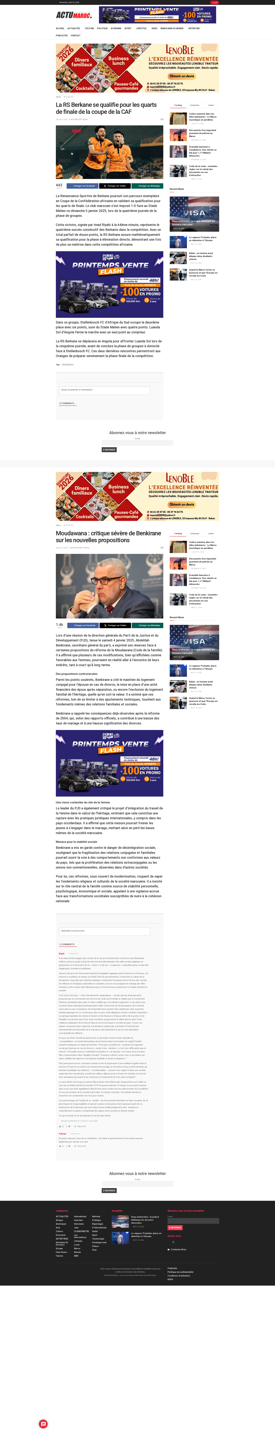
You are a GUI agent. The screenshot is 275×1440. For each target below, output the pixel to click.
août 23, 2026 (178, 229)
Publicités (62, 35)
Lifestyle (141, 28)
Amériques (61, 1224)
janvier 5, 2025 (61, 119)
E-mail (137, 438)
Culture (89, 28)
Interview (78, 1220)
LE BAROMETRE (81, 1231)
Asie (58, 1227)
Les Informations (80, 1236)
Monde (77, 1252)
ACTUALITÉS (73, 28)
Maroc (77, 1248)
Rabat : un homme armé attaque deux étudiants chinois (201, 256)
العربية (215, 2)
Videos (95, 1246)
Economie (116, 28)
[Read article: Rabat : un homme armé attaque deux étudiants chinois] (178, 258)
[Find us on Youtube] (178, 1242)
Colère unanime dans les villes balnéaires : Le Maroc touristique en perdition (203, 117)
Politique (102, 28)
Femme (86, 548)
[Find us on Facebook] (168, 1242)
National (96, 1216)
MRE (76, 1256)
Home (58, 97)
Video (154, 28)
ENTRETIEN (194, 28)
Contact (75, 35)
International (80, 1216)
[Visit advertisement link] (157, 14)
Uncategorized (99, 1242)
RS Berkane (67, 365)
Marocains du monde (172, 28)
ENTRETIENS (62, 1239)
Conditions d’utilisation (179, 1276)
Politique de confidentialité (180, 1272)
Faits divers (61, 1252)
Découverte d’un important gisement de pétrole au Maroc (202, 133)
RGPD (170, 1279)
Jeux (76, 1227)
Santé (95, 1231)
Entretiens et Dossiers (62, 1243)
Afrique (59, 1220)
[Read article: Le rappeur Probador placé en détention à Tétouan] (178, 242)
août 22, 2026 (196, 263)
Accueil (60, 28)
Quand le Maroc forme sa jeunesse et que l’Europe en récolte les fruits (203, 273)
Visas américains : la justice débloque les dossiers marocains (145, 1220)
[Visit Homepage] (74, 14)
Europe (59, 1248)
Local (76, 1245)
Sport (127, 28)
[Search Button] (218, 32)
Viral (94, 1250)
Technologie (98, 1239)
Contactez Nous (178, 1249)
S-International (99, 1227)
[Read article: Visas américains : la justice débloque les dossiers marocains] (194, 214)
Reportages (97, 1224)
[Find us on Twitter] (173, 1242)
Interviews (79, 1224)
